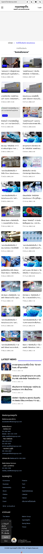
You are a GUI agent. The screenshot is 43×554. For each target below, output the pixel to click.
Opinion (24, 498)
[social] (27, 2)
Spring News (26, 523)
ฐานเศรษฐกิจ (6, 530)
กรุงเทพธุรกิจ (26, 520)
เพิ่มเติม (6, 533)
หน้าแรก (10, 43)
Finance (24, 480)
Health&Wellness (27, 491)
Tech (23, 484)
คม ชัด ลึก (6, 520)
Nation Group (26, 516)
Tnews (24, 527)
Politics (5, 494)
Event (4, 501)
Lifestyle (24, 494)
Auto (23, 487)
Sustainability (7, 487)
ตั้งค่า (6, 541)
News (4, 498)
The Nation (6, 516)
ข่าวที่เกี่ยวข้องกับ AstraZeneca (25, 43)
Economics (6, 480)
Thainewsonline (8, 527)
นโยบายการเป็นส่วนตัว (29, 501)
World (4, 491)
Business (5, 484)
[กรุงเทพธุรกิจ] (21, 7)
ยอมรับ (6, 537)
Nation (5, 523)
